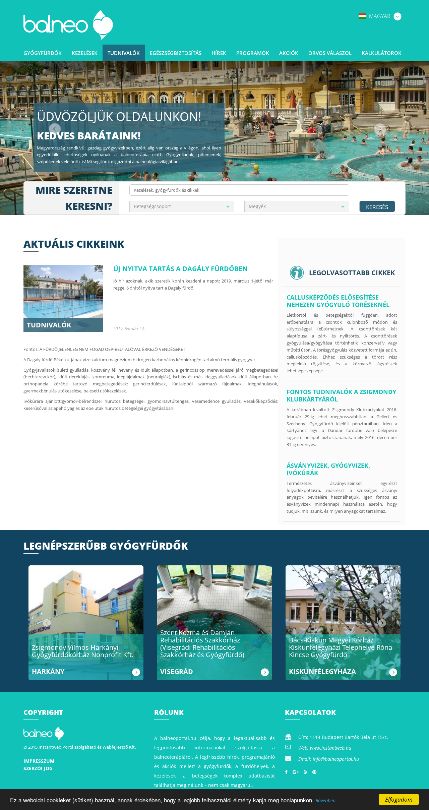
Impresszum (38, 761)
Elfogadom (399, 799)
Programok (252, 53)
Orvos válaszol (330, 53)
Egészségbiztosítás (175, 53)
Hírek (218, 53)
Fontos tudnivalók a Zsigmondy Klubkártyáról (341, 395)
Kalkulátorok (382, 53)
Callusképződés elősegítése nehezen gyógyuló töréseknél (338, 301)
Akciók (288, 53)
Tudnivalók (124, 53)
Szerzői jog (38, 768)
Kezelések (85, 53)
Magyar (380, 16)
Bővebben (325, 800)
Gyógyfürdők (42, 53)
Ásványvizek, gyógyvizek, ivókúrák (328, 469)
